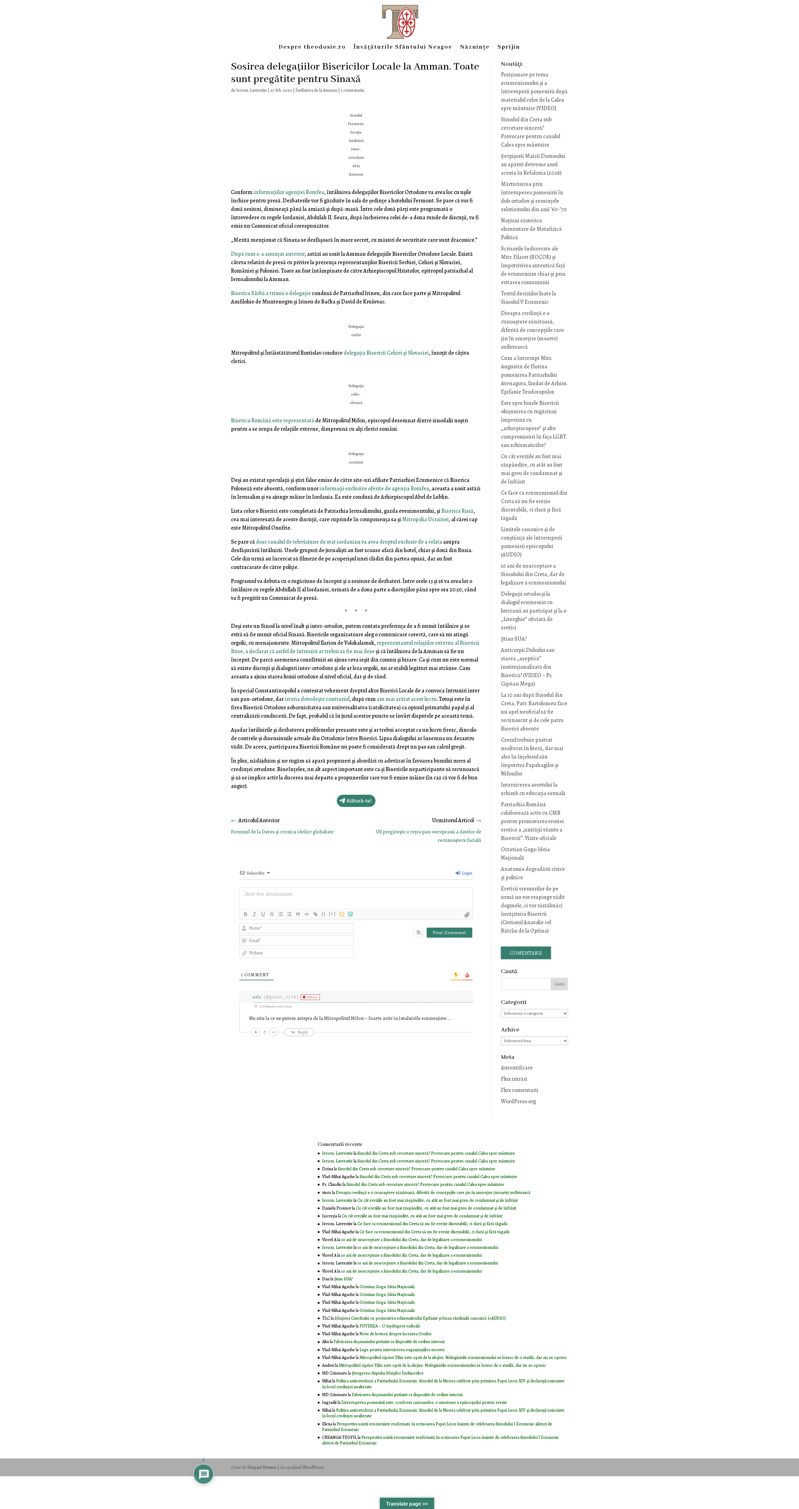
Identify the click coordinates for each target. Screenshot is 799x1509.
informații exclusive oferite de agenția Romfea (374, 488)
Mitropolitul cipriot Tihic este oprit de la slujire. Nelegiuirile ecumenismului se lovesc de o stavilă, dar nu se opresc (463, 1358)
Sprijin (509, 48)
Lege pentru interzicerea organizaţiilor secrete (402, 1350)
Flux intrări (514, 1079)
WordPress (313, 1467)
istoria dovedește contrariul (317, 699)
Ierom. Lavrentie (251, 90)
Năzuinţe (475, 48)
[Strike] (271, 914)
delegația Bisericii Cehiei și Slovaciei (386, 353)
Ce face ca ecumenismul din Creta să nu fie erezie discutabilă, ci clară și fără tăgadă (432, 1224)
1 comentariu (353, 90)
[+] (332, 913)
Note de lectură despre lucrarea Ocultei (395, 1334)
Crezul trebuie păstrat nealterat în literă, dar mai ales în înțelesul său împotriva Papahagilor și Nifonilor (532, 756)
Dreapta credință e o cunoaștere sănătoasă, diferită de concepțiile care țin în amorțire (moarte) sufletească (532, 330)
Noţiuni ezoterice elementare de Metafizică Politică (531, 229)
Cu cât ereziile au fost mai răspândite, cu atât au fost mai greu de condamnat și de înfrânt (437, 1200)
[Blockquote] (298, 914)
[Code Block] (306, 914)
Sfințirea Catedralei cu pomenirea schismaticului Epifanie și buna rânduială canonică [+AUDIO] (420, 1318)
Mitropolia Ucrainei (425, 519)
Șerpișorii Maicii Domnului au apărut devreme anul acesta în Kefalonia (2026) (533, 164)
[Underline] (263, 914)
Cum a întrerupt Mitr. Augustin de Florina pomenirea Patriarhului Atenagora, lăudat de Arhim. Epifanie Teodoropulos (534, 374)
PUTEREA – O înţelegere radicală (390, 1326)
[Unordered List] (289, 914)
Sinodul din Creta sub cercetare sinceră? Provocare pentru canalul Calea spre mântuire (436, 1153)
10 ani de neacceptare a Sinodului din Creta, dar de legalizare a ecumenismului (533, 574)
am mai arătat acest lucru (407, 699)
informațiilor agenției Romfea (288, 192)
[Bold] (245, 914)
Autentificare (517, 1067)
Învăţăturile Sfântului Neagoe (403, 48)
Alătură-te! (359, 801)
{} (323, 913)
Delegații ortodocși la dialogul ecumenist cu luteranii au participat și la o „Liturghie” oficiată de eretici (533, 610)
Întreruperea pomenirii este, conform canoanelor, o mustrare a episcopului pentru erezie (424, 1402)
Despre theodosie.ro (312, 48)
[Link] (315, 914)
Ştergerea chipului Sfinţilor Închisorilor (388, 1373)
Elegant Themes (262, 1467)
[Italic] (254, 914)
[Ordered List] (280, 914)
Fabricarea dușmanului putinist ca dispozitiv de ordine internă (389, 1342)
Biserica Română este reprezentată (272, 420)
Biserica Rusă (457, 511)
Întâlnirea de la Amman (316, 90)
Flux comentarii (519, 1090)
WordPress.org (518, 1101)
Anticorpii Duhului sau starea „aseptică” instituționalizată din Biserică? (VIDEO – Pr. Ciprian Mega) (528, 666)
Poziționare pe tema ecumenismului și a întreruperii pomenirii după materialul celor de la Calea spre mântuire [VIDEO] (534, 91)
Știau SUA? (514, 639)
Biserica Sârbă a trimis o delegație (271, 293)
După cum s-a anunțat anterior (268, 254)
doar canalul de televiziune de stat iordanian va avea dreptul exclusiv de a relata (349, 542)
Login (466, 873)
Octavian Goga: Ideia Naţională (387, 1287)
